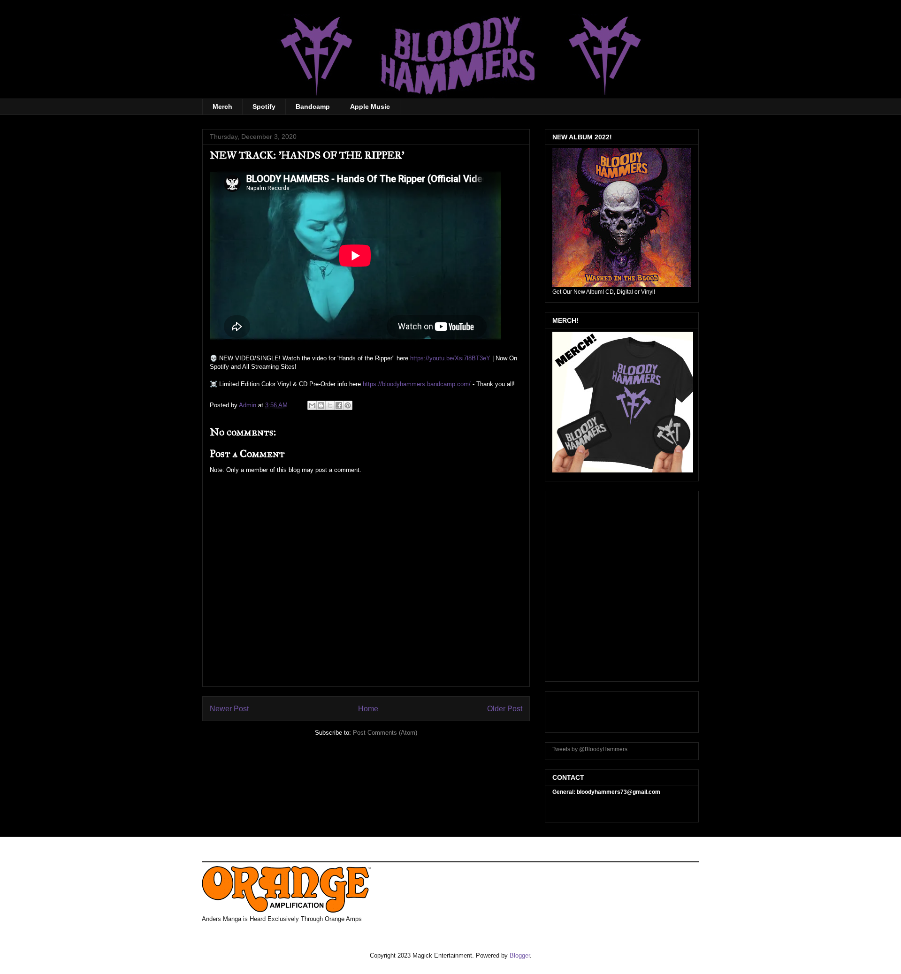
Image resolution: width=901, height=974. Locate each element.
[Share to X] (330, 405)
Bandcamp (313, 106)
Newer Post (229, 709)
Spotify (263, 106)
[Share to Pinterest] (347, 405)
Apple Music (370, 106)
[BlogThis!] (321, 405)
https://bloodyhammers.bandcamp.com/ (417, 384)
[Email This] (312, 405)
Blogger (520, 955)
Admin (248, 405)
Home (368, 709)
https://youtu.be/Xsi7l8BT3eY (450, 358)
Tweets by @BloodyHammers (589, 749)
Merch (222, 106)
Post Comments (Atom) (385, 732)
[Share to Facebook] (339, 405)
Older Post (504, 709)
